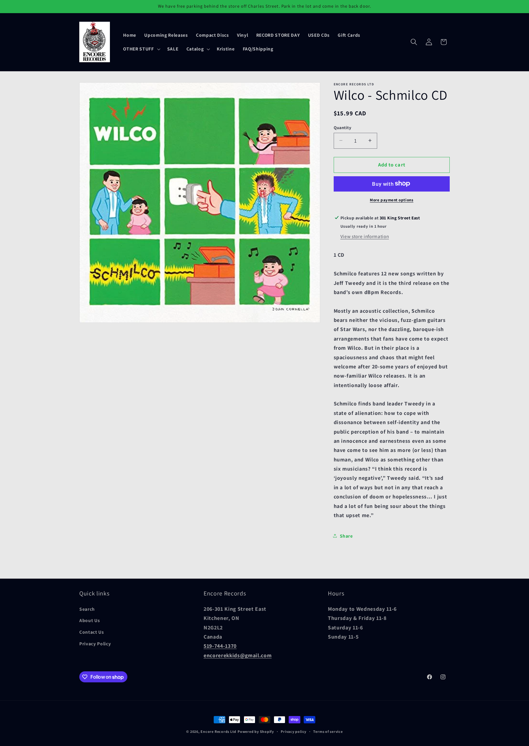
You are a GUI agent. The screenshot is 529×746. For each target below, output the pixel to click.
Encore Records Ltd (218, 731)
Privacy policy (293, 731)
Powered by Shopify (256, 731)
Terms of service (328, 731)
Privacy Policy (95, 643)
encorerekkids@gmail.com (238, 655)
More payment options (391, 199)
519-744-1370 (220, 645)
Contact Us (91, 632)
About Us (89, 620)
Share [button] (346, 535)
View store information (364, 236)
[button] (141, 49)
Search (87, 609)
